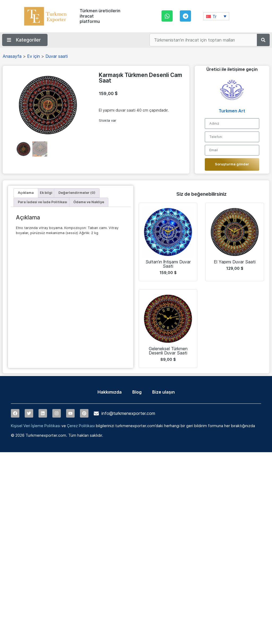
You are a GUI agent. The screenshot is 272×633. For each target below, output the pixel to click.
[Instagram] (56, 413)
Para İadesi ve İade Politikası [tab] (42, 202)
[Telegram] (185, 16)
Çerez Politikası (81, 425)
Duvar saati (56, 56)
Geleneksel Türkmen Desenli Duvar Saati (168, 351)
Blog (137, 392)
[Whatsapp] (167, 16)
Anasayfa (12, 56)
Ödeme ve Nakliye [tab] (88, 202)
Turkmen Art (232, 110)
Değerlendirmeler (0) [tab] (76, 193)
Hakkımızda (109, 392)
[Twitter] (29, 413)
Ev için (33, 56)
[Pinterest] (84, 413)
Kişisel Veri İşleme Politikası (35, 425)
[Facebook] (15, 413)
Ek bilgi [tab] (46, 193)
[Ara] (263, 40)
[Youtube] (70, 413)
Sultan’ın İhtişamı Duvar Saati (168, 264)
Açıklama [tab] (26, 193)
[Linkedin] (43, 413)
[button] (216, 16)
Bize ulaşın (163, 392)
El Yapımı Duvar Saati (235, 261)
